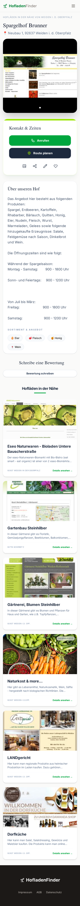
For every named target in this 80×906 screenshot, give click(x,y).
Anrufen (43, 140)
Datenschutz (54, 892)
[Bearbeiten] (45, 166)
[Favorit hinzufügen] (55, 166)
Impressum (25, 892)
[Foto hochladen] (24, 166)
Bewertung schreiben (40, 373)
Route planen (43, 153)
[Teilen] (34, 166)
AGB (39, 892)
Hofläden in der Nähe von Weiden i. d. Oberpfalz (37, 17)
